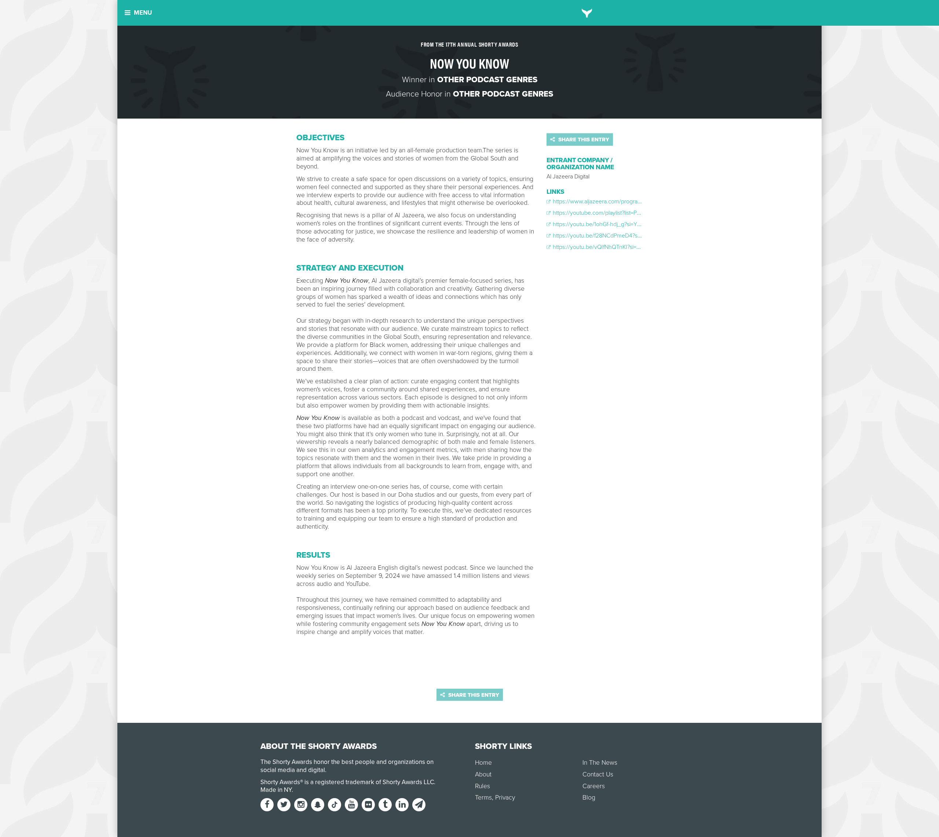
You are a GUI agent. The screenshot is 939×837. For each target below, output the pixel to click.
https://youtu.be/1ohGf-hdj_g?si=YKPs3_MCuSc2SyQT (619, 224)
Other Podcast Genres (487, 79)
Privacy (505, 797)
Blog (588, 797)
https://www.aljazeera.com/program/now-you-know (616, 201)
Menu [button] (143, 13)
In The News (599, 763)
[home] (587, 13)
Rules (482, 786)
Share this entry (583, 139)
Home (483, 763)
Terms (483, 797)
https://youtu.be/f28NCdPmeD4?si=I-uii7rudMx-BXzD (618, 235)
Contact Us (597, 774)
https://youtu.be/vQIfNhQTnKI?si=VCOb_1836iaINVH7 (619, 247)
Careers (593, 786)
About (483, 774)
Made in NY (276, 790)
